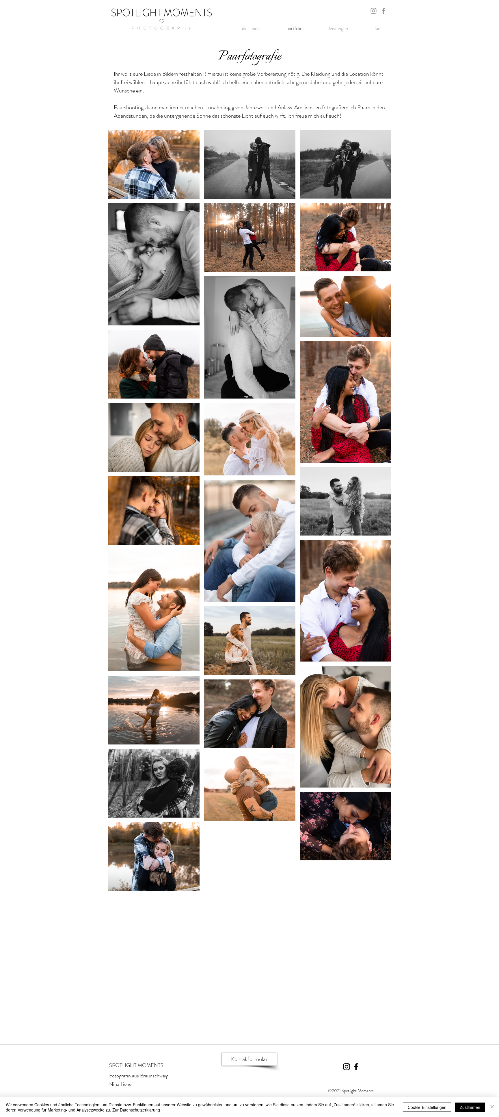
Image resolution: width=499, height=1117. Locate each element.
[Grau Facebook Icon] (384, 11)
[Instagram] (346, 1066)
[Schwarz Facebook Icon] (356, 1066)
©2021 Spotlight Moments (351, 1091)
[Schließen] (492, 1107)
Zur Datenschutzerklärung (136, 1110)
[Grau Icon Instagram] (373, 11)
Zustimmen (470, 1107)
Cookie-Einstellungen (427, 1107)
